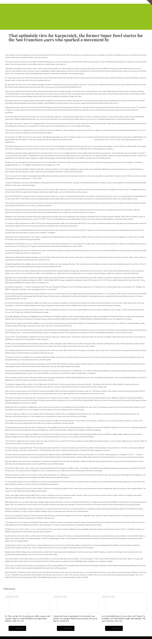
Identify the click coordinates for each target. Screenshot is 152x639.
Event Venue (133, 2)
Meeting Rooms (121, 2)
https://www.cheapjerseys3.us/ (83, 139)
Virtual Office (109, 2)
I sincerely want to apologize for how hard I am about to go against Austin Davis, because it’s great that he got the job (75, 618)
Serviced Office (98, 2)
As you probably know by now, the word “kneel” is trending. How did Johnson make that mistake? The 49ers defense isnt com (124, 618)
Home (89, 2)
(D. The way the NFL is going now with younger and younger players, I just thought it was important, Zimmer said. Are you (27, 618)
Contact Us (143, 2)
